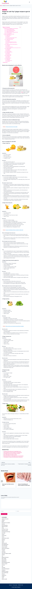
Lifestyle (3, 554)
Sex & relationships (5, 572)
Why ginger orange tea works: (10, 38)
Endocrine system (5, 530)
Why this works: (9, 54)
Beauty (3, 521)
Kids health (4, 552)
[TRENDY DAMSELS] (5, 2)
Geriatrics (3, 539)
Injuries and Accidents (5, 548)
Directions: (8, 36)
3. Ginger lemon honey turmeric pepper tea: (11, 44)
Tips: (8, 43)
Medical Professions (5, 557)
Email (18, 511)
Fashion (3, 534)
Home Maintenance (5, 544)
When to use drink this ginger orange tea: (12, 37)
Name (2, 511)
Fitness (3, 536)
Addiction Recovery (5, 518)
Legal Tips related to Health (6, 553)
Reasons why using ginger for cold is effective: (11, 28)
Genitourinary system (5, 538)
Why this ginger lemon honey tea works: (12, 42)
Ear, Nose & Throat (5, 529)
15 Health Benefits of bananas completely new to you (8, 464)
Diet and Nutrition (5, 525)
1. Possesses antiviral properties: (10, 29)
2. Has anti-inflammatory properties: (10, 30)
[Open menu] (29, 2)
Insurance (3, 549)
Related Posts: (5, 62)
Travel (3, 577)
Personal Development (5, 568)
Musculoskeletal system (6, 562)
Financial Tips (4, 535)
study (22, 92)
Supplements (4, 575)
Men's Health (4, 558)
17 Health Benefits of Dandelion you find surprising (24, 464)
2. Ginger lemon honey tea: (9, 39)
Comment (3, 498)
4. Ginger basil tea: (8, 48)
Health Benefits (4, 543)
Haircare (3, 540)
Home (1, 5)
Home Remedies (4, 9)
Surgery (3, 576)
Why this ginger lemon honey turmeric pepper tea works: (14, 47)
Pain (2, 566)
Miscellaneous (4, 561)
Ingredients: (8, 40)
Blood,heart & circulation (6, 522)
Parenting (3, 567)
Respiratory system (5, 571)
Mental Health (4, 559)
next (30, 481)
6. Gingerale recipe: (8, 55)
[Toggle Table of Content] (20, 27)
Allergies (3, 520)
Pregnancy (3, 570)
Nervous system (4, 563)
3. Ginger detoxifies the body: (10, 31)
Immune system (4, 547)
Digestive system (5, 526)
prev (2, 481)
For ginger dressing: (9, 60)
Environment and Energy (6, 531)
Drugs (3, 527)
